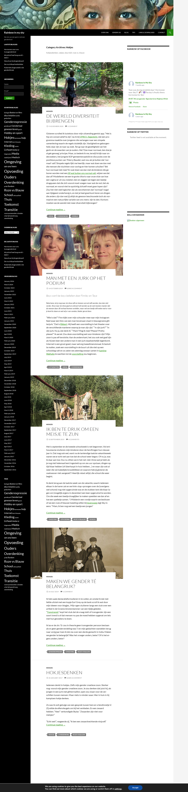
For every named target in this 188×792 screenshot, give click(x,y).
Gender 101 (116, 32)
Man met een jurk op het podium (76, 280)
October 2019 (9, 351)
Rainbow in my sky (14, 32)
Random (11, 186)
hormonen (17, 138)
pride (6, 186)
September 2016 (10, 470)
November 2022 (10, 294)
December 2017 (10, 420)
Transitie (11, 209)
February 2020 (9, 341)
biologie (6, 113)
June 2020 (8, 331)
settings (118, 789)
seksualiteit (17, 195)
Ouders (10, 177)
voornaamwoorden (10, 213)
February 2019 (9, 374)
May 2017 (7, 443)
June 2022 (8, 298)
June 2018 (8, 400)
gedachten (7, 118)
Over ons (105, 32)
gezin (20, 129)
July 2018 (7, 397)
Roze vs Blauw (80, 519)
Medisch (16, 157)
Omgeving (53, 519)
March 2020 (8, 337)
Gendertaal (17, 125)
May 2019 (7, 364)
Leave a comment (74, 288)
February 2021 (9, 318)
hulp (23, 137)
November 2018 (10, 384)
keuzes (18, 142)
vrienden (20, 213)
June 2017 (8, 440)
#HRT (131, 99)
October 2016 (9, 466)
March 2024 (8, 285)
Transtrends (52, 612)
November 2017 (10, 423)
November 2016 (10, 463)
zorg (16, 216)
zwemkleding (8, 218)
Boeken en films (16, 112)
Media (51, 216)
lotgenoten (54, 367)
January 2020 (9, 344)
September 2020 (10, 327)
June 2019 (8, 361)
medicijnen (7, 157)
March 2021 (8, 314)
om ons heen (10, 166)
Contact (161, 32)
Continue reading (55, 209)
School (93, 519)
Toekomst (11, 204)
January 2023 (9, 291)
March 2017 (8, 450)
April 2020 (8, 334)
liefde (15, 150)
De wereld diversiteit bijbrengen (72, 118)
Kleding (9, 146)
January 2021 (9, 321)
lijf (18, 150)
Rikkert (63, 324)
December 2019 (10, 347)
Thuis (8, 199)
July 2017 (7, 437)
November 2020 (10, 324)
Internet (8, 141)
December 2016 (10, 460)
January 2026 (9, 281)
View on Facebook (135, 106)
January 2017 (9, 456)
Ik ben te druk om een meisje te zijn (72, 431)
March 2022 (8, 301)
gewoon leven (11, 129)
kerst (14, 142)
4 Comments (73, 439)
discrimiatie (9, 115)
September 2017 (10, 430)
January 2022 (9, 304)
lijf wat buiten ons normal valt (82, 173)
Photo (135, 102)
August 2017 (8, 433)
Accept (135, 787)
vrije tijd (7, 216)
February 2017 (9, 453)
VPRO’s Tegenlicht (88, 136)
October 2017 (9, 427)
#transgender (139, 99)
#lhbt (165, 99)
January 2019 (9, 377)
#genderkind (151, 99)
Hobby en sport (13, 132)
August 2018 (8, 394)
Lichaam (8, 149)
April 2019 (8, 367)
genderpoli (7, 126)
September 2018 (10, 390)
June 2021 (8, 311)
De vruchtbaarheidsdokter (13, 64)
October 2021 (9, 308)
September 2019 (10, 354)
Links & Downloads (146, 32)
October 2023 (9, 288)
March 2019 (8, 370)
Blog (126, 32)
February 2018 (9, 413)
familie (17, 116)
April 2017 (8, 447)
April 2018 (8, 407)
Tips (133, 32)
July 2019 (7, 357)
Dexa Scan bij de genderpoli (14, 61)
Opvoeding (65, 519)
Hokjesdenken (64, 672)
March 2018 (8, 410)
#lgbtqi (160, 99)
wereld (75, 216)
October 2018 (9, 387)
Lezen (17, 146)
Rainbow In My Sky (143, 82)
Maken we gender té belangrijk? (71, 583)
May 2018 (7, 404)
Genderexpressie (55, 652)
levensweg (92, 502)
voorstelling (78, 354)
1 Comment (72, 126)
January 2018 (9, 417)
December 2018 (10, 380)
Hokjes (49, 111)
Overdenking (62, 216)
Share (145, 106)
